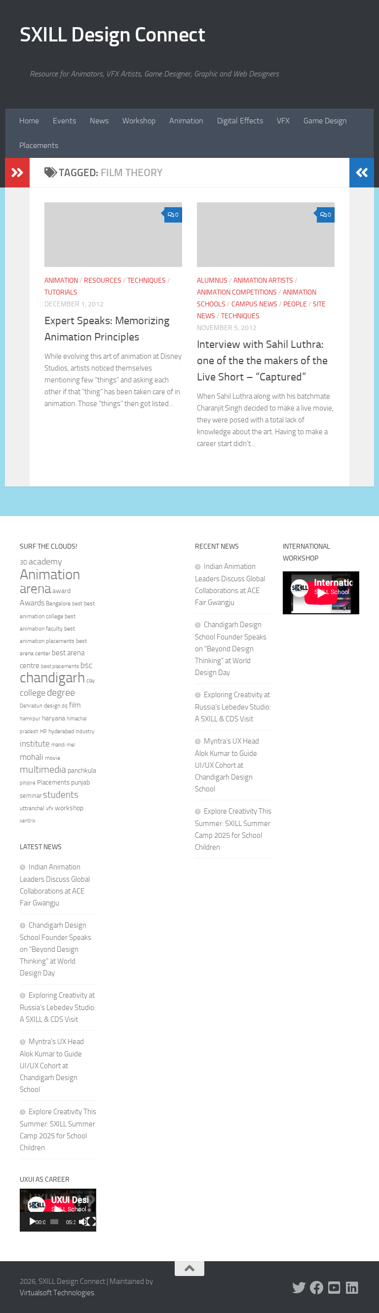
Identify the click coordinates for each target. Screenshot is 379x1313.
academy (45, 561)
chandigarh (52, 677)
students (60, 794)
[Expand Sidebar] (17, 173)
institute (35, 744)
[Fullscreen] (91, 1222)
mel (71, 744)
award (61, 591)
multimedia (43, 769)
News (99, 120)
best (77, 603)
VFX (283, 120)
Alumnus (212, 280)
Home (29, 120)
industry (85, 731)
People (295, 304)
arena (35, 589)
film (75, 705)
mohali (31, 757)
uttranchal (32, 808)
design (52, 705)
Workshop (138, 120)
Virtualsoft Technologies (57, 1292)
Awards (32, 602)
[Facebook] (317, 1288)
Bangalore (58, 603)
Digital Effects (240, 120)
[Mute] (83, 1222)
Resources (102, 280)
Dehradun (31, 706)
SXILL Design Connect (112, 34)
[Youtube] (334, 1288)
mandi (58, 745)
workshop (69, 808)
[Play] (33, 1222)
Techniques (146, 280)
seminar (30, 795)
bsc (86, 665)
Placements (38, 145)
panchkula (82, 770)
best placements (60, 666)
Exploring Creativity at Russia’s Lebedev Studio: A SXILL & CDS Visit (58, 1007)
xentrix (28, 820)
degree (61, 692)
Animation (186, 120)
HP (43, 731)
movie (52, 757)
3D (23, 562)
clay (90, 680)
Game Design (325, 120)
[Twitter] (299, 1288)
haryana (53, 718)
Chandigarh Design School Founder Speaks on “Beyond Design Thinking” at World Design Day (55, 949)
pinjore (28, 783)
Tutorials (60, 292)
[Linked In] (352, 1288)
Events (64, 120)
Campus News (254, 304)
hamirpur (30, 718)
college (32, 692)
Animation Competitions (237, 292)
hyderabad (61, 731)
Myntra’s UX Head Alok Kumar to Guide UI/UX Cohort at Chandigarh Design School (52, 1065)
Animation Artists (263, 280)
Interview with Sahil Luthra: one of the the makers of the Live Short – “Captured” (262, 360)
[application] (58, 1210)
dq (65, 705)
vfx (49, 808)
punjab (80, 782)
